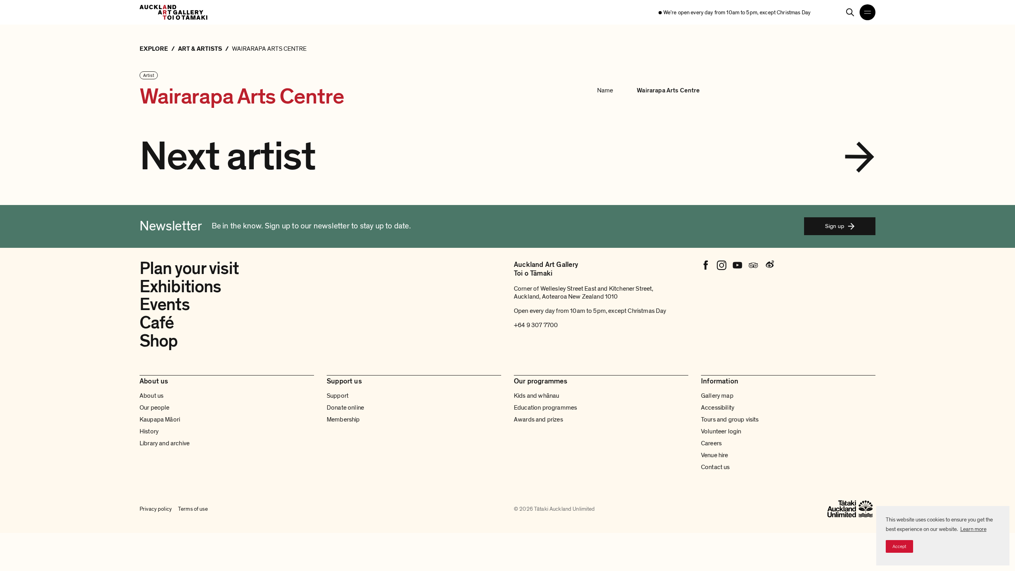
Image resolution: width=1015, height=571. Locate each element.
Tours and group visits (730, 419)
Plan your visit (189, 268)
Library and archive (165, 443)
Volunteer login (721, 431)
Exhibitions (180, 286)
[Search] (850, 12)
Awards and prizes (538, 419)
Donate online (345, 407)
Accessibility (717, 407)
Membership (343, 419)
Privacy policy (156, 509)
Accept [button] (899, 546)
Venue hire (714, 455)
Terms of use (193, 509)
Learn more (973, 529)
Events (165, 304)
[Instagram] (721, 265)
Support (338, 395)
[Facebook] (705, 265)
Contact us (715, 467)
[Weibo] (769, 265)
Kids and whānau (536, 395)
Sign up (834, 226)
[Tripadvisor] (753, 265)
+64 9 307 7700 (536, 325)
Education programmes (545, 407)
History (149, 431)
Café (157, 322)
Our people (155, 407)
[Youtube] (737, 265)
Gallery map (717, 395)
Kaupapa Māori (160, 419)
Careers (711, 443)
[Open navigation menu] (867, 12)
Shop (159, 341)
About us (151, 395)
